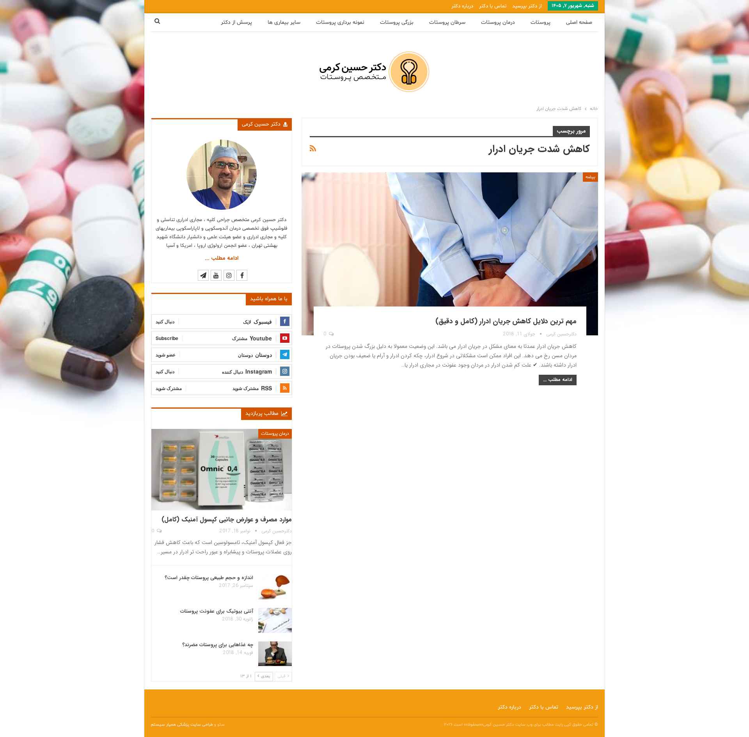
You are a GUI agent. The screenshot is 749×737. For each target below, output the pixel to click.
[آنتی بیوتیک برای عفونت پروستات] (275, 620)
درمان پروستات (498, 22)
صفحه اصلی (579, 22)
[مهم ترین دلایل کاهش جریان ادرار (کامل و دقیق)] (450, 253)
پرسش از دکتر (236, 22)
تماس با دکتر (492, 6)
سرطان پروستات (447, 22)
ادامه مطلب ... (557, 379)
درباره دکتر (462, 6)
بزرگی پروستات (397, 22)
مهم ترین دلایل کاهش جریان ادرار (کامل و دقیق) (506, 321)
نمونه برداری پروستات (340, 22)
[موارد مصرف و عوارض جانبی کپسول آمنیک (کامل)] (221, 469)
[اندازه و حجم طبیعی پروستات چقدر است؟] (275, 586)
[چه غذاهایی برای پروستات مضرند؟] (275, 653)
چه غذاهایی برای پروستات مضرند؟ (217, 645)
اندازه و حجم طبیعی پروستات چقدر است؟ (209, 578)
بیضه (590, 177)
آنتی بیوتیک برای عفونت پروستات (216, 611)
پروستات (540, 22)
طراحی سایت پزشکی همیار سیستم (182, 725)
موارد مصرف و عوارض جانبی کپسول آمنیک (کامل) (227, 519)
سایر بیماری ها (284, 22)
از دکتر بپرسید (527, 6)
